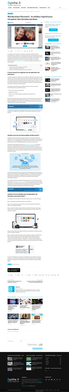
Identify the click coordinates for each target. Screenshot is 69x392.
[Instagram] (54, 380)
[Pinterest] (20, 51)
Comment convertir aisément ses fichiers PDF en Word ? (14, 282)
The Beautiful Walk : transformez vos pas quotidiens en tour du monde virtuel (37, 358)
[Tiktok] (60, 380)
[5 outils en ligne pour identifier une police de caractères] (10, 369)
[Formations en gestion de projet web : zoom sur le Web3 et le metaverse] (13, 316)
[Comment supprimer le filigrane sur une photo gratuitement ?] (47, 80)
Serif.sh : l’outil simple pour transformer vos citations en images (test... (56, 63)
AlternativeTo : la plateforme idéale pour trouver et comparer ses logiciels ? (55, 47)
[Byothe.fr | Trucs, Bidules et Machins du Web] (16, 3)
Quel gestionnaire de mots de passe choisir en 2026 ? (56, 84)
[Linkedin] (25, 51)
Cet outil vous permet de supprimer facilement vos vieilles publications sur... (56, 89)
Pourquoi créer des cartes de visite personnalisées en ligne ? (25, 306)
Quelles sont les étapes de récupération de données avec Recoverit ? (21, 69)
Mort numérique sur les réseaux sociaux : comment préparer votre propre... (56, 58)
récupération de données (30, 144)
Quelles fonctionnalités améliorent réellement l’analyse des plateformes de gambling (12, 307)
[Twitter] (46, 380)
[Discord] (52, 380)
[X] (18, 51)
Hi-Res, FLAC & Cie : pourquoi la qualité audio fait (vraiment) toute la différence (25, 322)
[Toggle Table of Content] (40, 65)
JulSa (46, 370)
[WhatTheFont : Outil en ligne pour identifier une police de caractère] (10, 359)
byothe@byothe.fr (31, 385)
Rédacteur (11, 22)
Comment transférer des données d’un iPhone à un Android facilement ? (35, 282)
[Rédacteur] (8, 22)
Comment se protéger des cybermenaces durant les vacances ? (36, 321)
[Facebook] (15, 51)
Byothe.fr (9, 11)
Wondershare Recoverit (19, 60)
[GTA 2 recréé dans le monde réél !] (47, 95)
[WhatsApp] (22, 51)
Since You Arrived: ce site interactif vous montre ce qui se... (55, 53)
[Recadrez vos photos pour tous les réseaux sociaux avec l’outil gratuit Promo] (28, 363)
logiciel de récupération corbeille (20, 181)
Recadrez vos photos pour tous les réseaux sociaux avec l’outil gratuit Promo (37, 363)
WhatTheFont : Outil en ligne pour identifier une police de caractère (17, 358)
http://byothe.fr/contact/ (19, 288)
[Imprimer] (29, 51)
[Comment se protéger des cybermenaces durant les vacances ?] (37, 316)
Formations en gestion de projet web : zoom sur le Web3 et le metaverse (13, 321)
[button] (60, 7)
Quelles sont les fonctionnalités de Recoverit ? (17, 68)
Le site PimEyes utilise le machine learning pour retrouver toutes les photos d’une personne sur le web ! (18, 364)
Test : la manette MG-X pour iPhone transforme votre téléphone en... (55, 99)
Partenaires (12, 11)
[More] (32, 51)
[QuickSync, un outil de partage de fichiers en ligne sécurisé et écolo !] (28, 368)
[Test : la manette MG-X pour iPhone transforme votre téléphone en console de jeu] (47, 100)
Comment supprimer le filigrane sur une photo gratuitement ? (55, 79)
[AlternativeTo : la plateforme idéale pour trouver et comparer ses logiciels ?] (47, 47)
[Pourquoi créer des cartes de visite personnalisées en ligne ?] (25, 301)
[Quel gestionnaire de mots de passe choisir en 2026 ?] (47, 85)
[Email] (27, 51)
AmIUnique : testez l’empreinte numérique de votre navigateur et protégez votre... (56, 69)
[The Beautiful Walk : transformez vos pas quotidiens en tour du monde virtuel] (28, 359)
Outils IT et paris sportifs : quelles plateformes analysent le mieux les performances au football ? (37, 307)
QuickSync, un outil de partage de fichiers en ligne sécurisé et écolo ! (37, 368)
